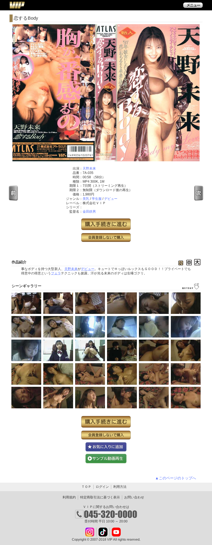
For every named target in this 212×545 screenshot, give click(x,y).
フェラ (56, 273)
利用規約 (69, 497)
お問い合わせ (134, 497)
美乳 (86, 198)
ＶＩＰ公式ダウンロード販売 (17, 5)
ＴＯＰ (86, 486)
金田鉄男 (89, 211)
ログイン (102, 486)
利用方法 (119, 486)
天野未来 (89, 168)
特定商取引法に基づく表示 (100, 497)
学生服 (97, 198)
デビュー (110, 198)
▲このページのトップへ (175, 478)
